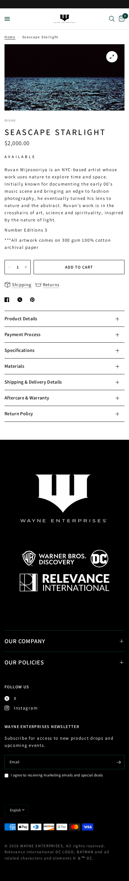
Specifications (19, 350)
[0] (120, 18)
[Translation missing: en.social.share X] (21, 299)
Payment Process (22, 334)
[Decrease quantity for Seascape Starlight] (9, 267)
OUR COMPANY (24, 641)
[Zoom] (112, 56)
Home (10, 37)
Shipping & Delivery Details (33, 382)
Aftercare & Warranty (26, 398)
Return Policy (18, 413)
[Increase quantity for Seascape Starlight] (25, 267)
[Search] (112, 18)
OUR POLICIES (24, 662)
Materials (14, 366)
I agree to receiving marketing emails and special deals (57, 775)
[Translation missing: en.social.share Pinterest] (33, 299)
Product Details (21, 318)
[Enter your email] (118, 762)
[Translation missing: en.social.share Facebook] (8, 299)
